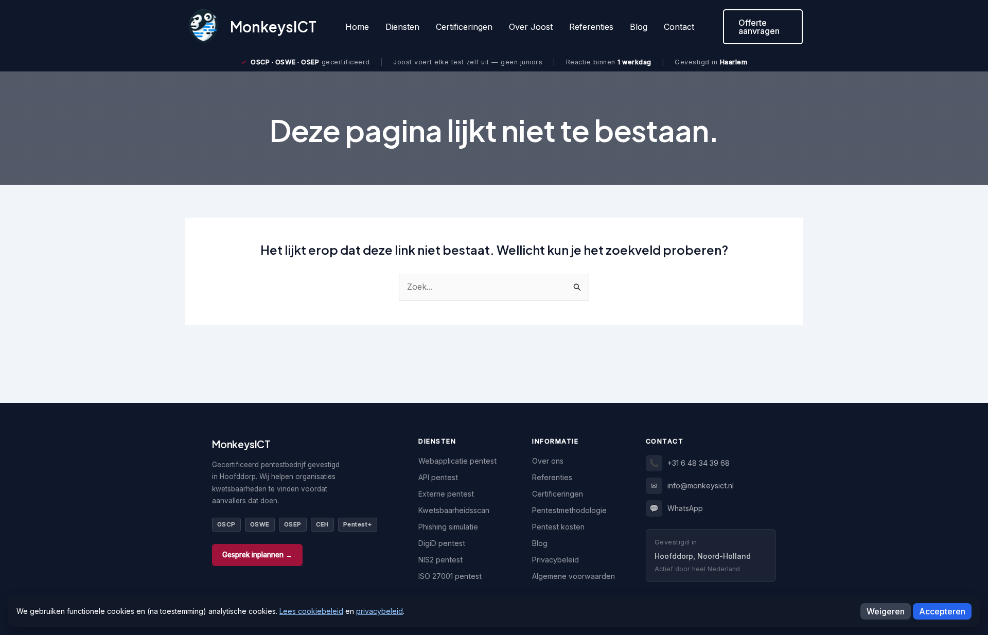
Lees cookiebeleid (311, 611)
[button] (763, 26)
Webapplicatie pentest (457, 460)
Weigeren (886, 611)
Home (357, 27)
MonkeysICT (273, 26)
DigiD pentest (441, 543)
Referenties (591, 27)
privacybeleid (379, 611)
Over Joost (531, 27)
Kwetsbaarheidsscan (453, 510)
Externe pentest (446, 493)
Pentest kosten (558, 526)
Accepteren (942, 611)
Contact (679, 27)
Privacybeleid (555, 559)
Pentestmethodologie (569, 510)
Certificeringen (464, 27)
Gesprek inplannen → (257, 555)
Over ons (547, 460)
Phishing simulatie (448, 526)
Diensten (402, 27)
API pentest (438, 477)
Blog (638, 27)
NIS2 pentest (440, 559)
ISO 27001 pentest (450, 576)
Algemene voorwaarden (573, 576)
